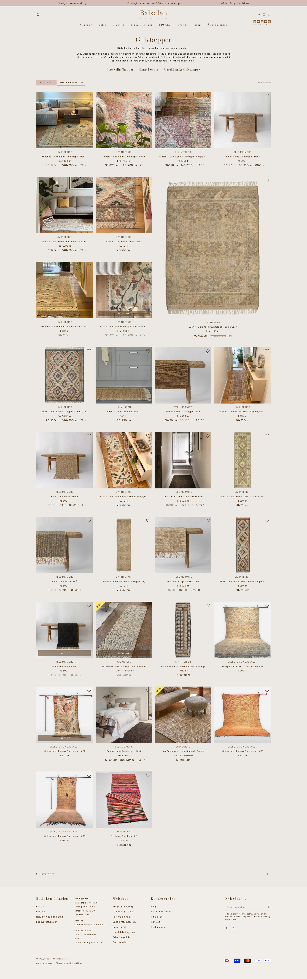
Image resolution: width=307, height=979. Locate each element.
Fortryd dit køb (121, 916)
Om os (40, 906)
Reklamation (158, 927)
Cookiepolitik (120, 942)
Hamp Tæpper (148, 69)
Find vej (40, 911)
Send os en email (161, 911)
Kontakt (155, 922)
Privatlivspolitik (121, 937)
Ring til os (157, 916)
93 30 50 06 (90, 934)
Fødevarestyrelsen (46, 922)
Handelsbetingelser (124, 932)
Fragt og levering (123, 906)
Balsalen (48, 959)
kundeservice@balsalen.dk (88, 942)
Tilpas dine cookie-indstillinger (69, 963)
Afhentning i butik (123, 911)
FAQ (153, 906)
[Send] (269, 907)
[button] (38, 15)
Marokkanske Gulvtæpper (182, 69)
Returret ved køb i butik (50, 916)
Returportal (119, 927)
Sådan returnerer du (124, 922)
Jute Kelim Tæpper (120, 69)
